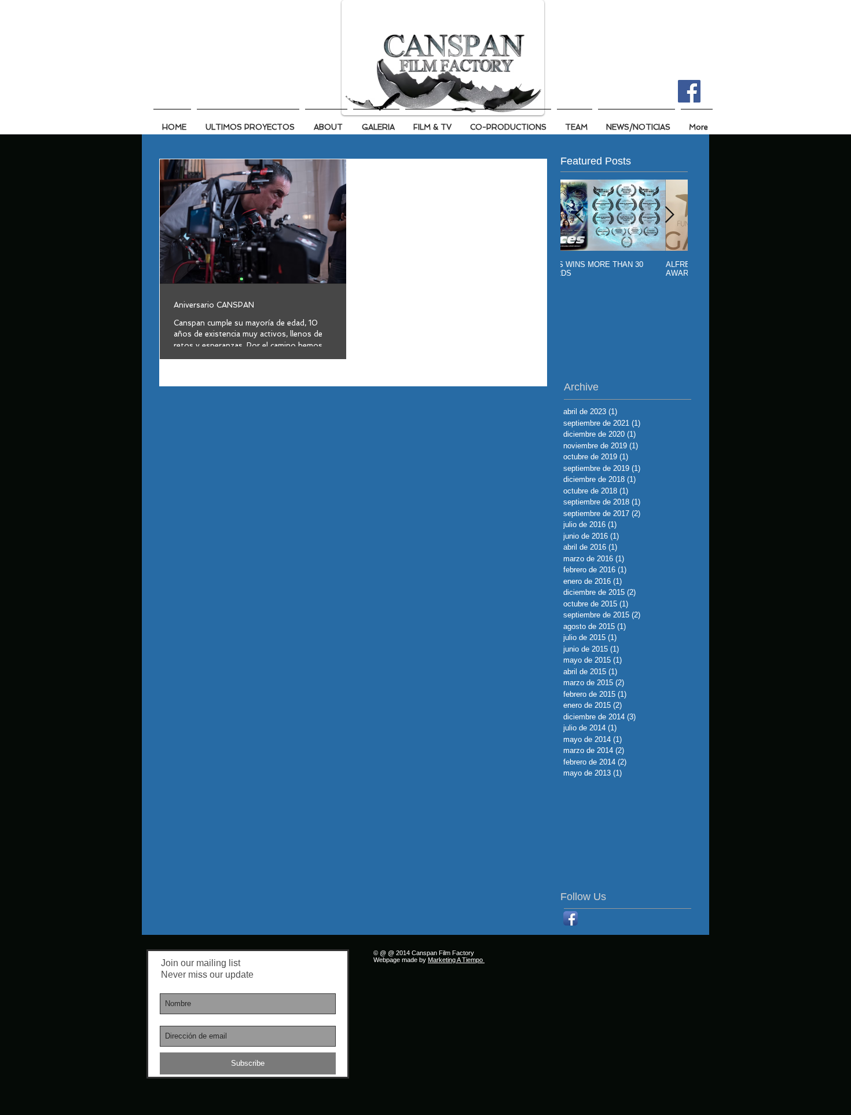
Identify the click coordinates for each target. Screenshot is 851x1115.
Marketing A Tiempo (456, 959)
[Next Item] (669, 216)
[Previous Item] (579, 216)
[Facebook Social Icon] (689, 91)
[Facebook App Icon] (570, 918)
